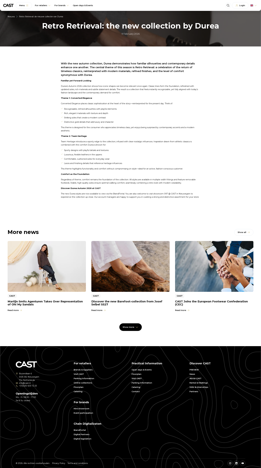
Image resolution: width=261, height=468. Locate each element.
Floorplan (78, 387)
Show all (242, 232)
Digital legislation (82, 439)
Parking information (84, 378)
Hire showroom (81, 408)
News (192, 374)
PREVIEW (194, 370)
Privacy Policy (58, 463)
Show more (128, 327)
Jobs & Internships (198, 387)
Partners (193, 391)
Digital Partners (81, 434)
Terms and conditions (77, 463)
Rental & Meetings (198, 383)
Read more (13, 310)
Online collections (83, 383)
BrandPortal (80, 430)
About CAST (195, 378)
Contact (136, 391)
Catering (78, 391)
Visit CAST (79, 374)
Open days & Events (142, 370)
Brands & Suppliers (83, 370)
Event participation (83, 413)
